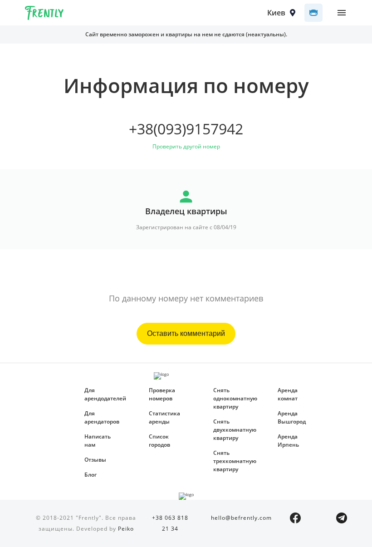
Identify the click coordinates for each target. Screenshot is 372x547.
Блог (90, 474)
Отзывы (95, 459)
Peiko (126, 528)
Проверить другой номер (186, 146)
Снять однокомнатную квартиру (231, 398)
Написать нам (97, 440)
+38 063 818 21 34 (170, 523)
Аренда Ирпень (288, 440)
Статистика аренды (164, 417)
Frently (44, 14)
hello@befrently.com (241, 518)
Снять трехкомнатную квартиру (231, 461)
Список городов (159, 440)
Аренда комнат (288, 394)
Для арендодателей (103, 394)
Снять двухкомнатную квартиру (231, 430)
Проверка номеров (162, 394)
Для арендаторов (101, 417)
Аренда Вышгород (292, 417)
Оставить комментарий (186, 333)
